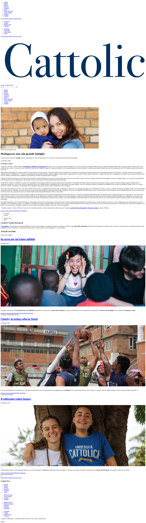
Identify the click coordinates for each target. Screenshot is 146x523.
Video (5, 33)
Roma (5, 9)
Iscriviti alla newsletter (7, 474)
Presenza (6, 505)
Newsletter (7, 30)
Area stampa (7, 32)
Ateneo (6, 2)
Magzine (6, 507)
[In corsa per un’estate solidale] (73, 306)
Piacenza (6, 6)
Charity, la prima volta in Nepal (19, 318)
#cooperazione (22, 313)
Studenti (6, 15)
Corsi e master (8, 496)
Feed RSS (6, 508)
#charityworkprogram (6, 313)
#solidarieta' (24, 211)
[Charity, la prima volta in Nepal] (73, 386)
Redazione (7, 29)
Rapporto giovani (8, 503)
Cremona (6, 8)
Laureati (6, 498)
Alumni (6, 14)
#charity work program (7, 211)
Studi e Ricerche (8, 11)
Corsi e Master (8, 12)
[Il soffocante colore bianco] (73, 465)
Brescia (6, 5)
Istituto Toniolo (8, 502)
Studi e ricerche (8, 495)
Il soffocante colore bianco (16, 398)
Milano (6, 3)
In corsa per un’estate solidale (18, 239)
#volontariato (16, 211)
